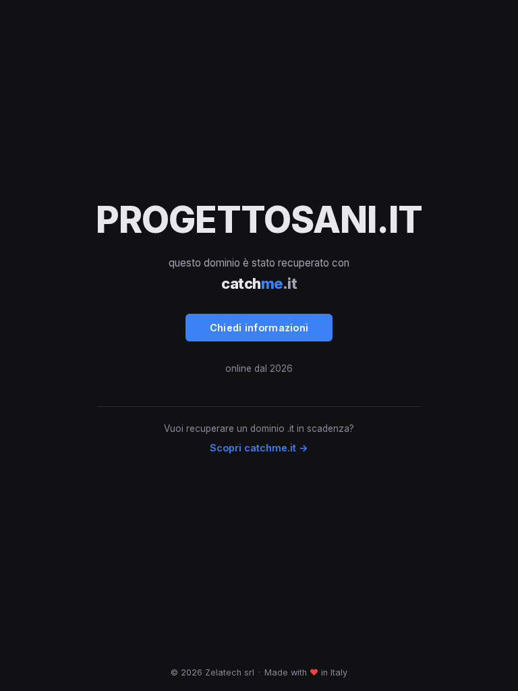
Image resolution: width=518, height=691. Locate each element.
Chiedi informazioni (259, 327)
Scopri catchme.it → (259, 447)
